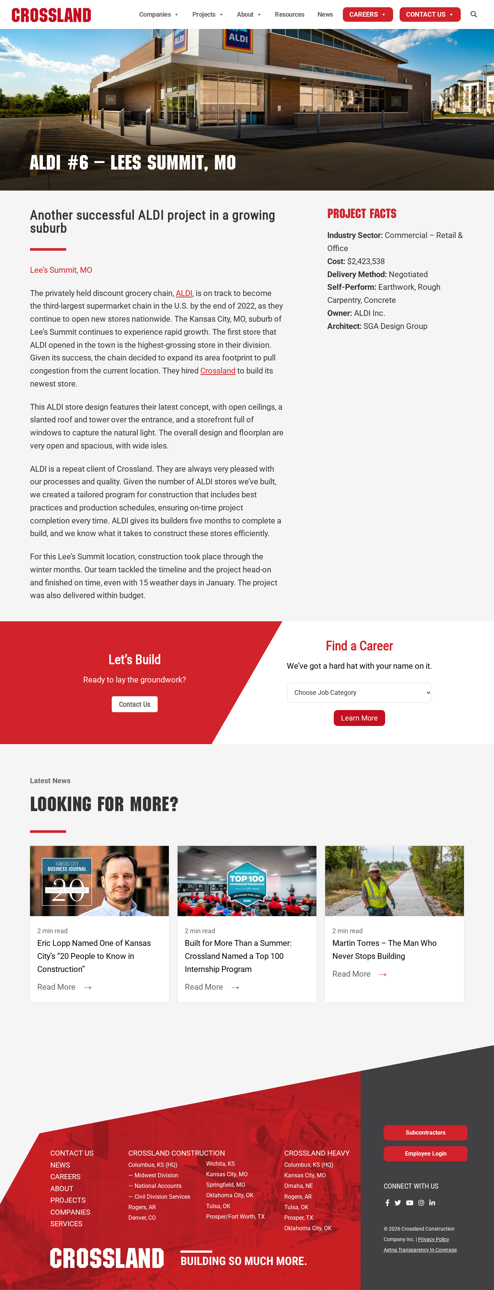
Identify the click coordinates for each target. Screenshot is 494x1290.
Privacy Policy (433, 1239)
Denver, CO (142, 1217)
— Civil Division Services (159, 1196)
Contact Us (426, 14)
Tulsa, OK (218, 1206)
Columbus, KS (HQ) (153, 1164)
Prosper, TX (298, 1217)
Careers (363, 14)
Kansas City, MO (227, 1174)
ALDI (184, 293)
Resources (290, 14)
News (325, 14)
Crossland (217, 370)
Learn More (359, 718)
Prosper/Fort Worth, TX (235, 1216)
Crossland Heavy (317, 1153)
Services (66, 1223)
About (245, 14)
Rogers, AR (142, 1207)
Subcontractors (426, 1132)
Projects (204, 14)
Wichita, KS (220, 1163)
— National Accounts (155, 1185)
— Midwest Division (153, 1175)
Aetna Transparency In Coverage (420, 1250)
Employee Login (426, 1153)
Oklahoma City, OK (230, 1195)
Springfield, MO (225, 1184)
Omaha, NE (298, 1185)
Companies (155, 14)
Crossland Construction (176, 1153)
